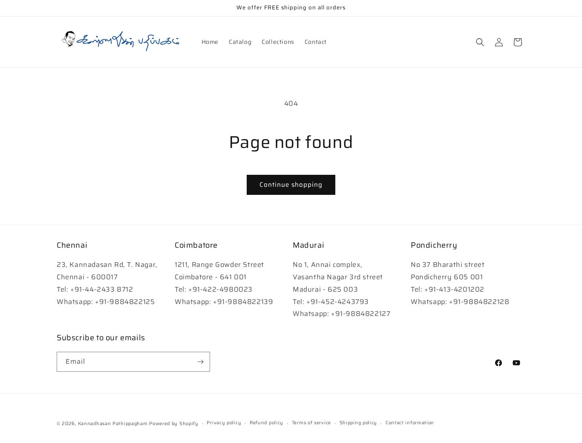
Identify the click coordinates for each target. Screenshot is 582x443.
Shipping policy (358, 422)
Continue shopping (291, 185)
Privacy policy (224, 422)
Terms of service (311, 422)
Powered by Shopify (174, 423)
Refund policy (266, 422)
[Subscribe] (200, 362)
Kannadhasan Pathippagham (113, 423)
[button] (480, 42)
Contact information (410, 422)
